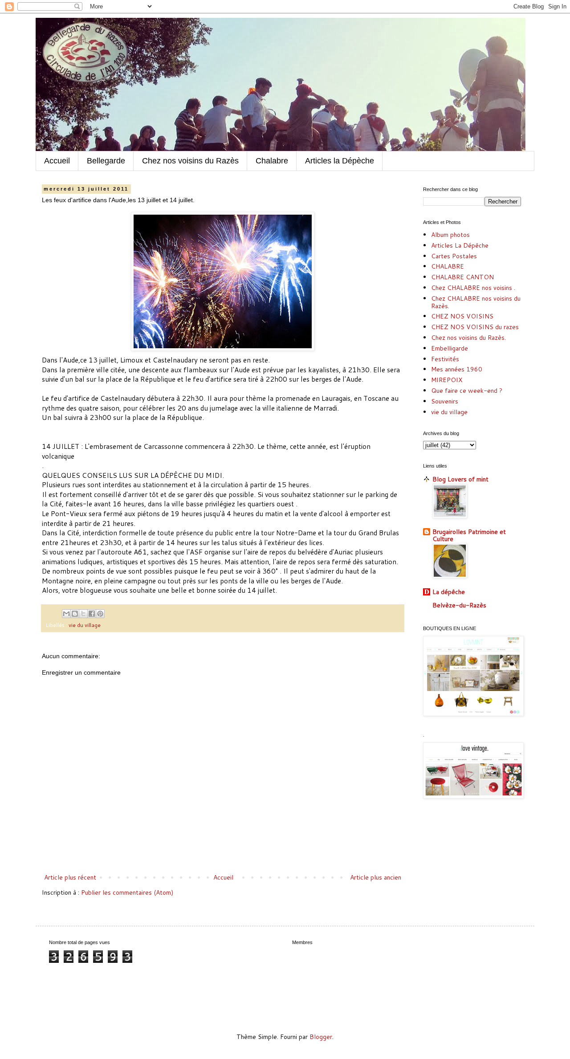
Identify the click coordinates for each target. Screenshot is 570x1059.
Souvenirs (444, 401)
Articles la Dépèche (339, 160)
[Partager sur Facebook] (91, 613)
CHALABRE (447, 266)
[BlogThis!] (74, 613)
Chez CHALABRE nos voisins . (473, 287)
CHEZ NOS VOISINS (462, 316)
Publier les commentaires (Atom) (127, 892)
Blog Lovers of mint (460, 479)
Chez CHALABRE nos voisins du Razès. (476, 302)
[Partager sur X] (83, 613)
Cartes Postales (454, 256)
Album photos (450, 234)
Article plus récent (70, 877)
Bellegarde (106, 160)
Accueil (57, 160)
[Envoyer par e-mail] (66, 613)
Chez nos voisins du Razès (190, 160)
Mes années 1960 (456, 369)
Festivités (445, 358)
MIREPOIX (446, 379)
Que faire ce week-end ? (466, 390)
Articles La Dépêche (460, 245)
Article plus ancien (375, 877)
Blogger (320, 1036)
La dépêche (448, 591)
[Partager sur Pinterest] (100, 613)
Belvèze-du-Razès (459, 605)
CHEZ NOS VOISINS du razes (475, 326)
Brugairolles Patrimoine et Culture (469, 535)
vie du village (85, 625)
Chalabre (272, 160)
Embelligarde (449, 348)
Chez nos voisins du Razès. (468, 337)
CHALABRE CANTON (462, 277)
